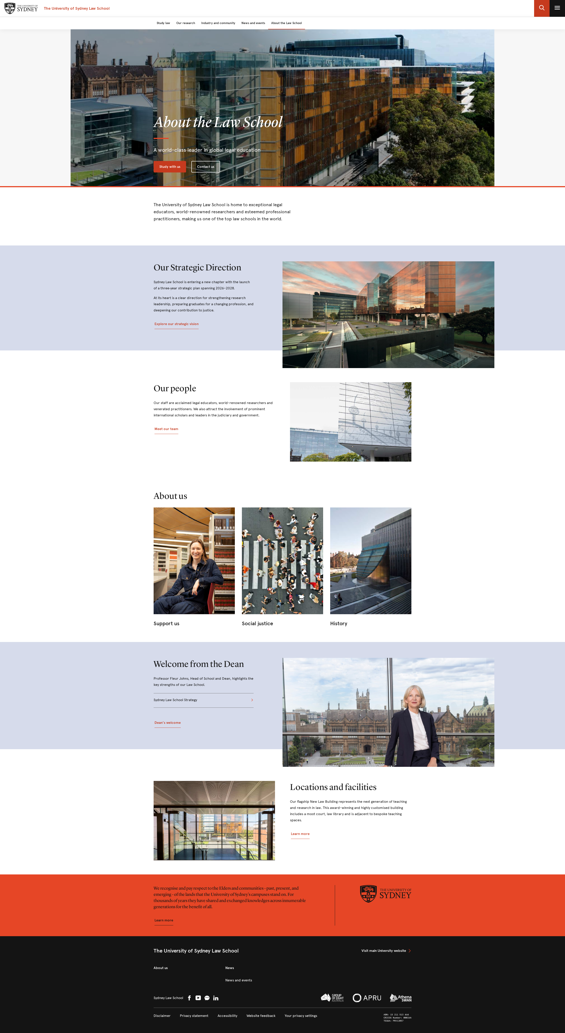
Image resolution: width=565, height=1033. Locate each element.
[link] (194, 567)
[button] (542, 8)
